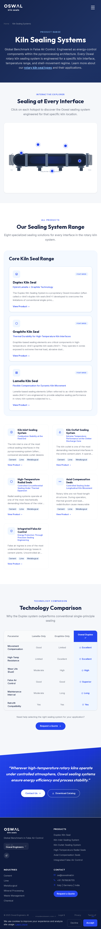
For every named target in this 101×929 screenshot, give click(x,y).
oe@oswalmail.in (65, 875)
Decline (74, 922)
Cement (8, 875)
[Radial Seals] (52, 171)
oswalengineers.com (44, 916)
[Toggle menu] (93, 7)
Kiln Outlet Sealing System (67, 845)
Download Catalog (65, 793)
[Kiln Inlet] (21, 153)
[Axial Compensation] (65, 145)
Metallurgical (10, 885)
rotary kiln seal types (38, 67)
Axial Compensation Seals (67, 855)
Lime (6, 880)
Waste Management (14, 895)
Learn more (21, 924)
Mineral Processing (14, 890)
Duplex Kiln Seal (62, 835)
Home (6, 24)
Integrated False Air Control (68, 860)
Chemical (8, 900)
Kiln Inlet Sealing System (66, 840)
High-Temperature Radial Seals (70, 850)
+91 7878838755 (66, 880)
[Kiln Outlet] (79, 160)
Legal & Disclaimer (62, 916)
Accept (90, 922)
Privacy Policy (78, 916)
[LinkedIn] (6, 855)
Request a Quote (49, 726)
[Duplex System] (38, 144)
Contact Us (31, 793)
